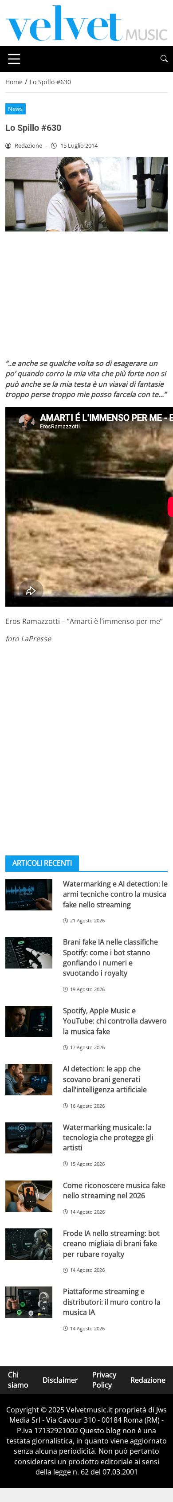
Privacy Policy (104, 1380)
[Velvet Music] (86, 22)
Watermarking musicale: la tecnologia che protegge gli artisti (108, 1137)
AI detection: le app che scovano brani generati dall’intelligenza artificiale (105, 1079)
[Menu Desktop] (14, 59)
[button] (164, 59)
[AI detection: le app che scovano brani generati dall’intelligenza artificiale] (28, 1079)
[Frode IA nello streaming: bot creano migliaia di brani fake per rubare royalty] (28, 1244)
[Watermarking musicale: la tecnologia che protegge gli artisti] (28, 1138)
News (15, 109)
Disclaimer (60, 1379)
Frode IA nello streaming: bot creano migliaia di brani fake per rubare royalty (111, 1243)
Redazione (147, 1379)
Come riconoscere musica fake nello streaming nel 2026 (114, 1190)
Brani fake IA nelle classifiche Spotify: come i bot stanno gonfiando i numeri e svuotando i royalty (110, 957)
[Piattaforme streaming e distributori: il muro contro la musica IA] (28, 1302)
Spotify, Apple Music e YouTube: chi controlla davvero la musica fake (115, 1021)
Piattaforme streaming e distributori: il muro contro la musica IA (112, 1301)
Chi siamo (18, 1380)
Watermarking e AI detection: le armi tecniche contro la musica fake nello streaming (115, 894)
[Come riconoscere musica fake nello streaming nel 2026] (28, 1196)
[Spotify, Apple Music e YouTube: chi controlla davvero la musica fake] (28, 1021)
